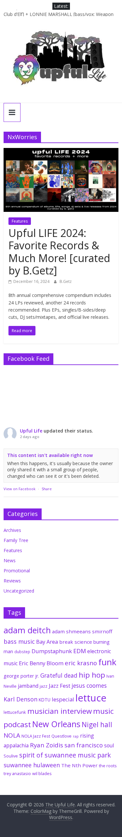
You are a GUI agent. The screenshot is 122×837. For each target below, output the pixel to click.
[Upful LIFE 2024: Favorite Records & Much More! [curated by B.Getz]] (61, 151)
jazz (43, 686)
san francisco (83, 745)
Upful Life (31, 431)
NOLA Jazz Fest (35, 736)
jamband (28, 685)
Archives (12, 530)
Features (20, 221)
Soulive (11, 756)
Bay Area (47, 641)
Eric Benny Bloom (41, 663)
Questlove (61, 736)
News (10, 560)
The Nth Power (79, 765)
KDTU (44, 700)
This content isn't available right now (50, 455)
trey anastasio (17, 773)
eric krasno (81, 663)
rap (76, 736)
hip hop (92, 675)
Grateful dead (58, 675)
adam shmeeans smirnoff (82, 631)
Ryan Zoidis (46, 745)
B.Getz (66, 281)
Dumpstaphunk (52, 651)
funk (107, 662)
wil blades (42, 773)
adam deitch (27, 630)
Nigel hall (97, 724)
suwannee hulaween (32, 765)
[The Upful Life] (61, 62)
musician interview (59, 711)
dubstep (22, 651)
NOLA (12, 735)
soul (109, 745)
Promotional (17, 570)
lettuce (90, 697)
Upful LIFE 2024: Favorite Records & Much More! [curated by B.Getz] (59, 251)
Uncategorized (19, 591)
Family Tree (16, 540)
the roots (108, 766)
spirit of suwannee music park (65, 755)
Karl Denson (20, 699)
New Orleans (56, 723)
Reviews (12, 581)
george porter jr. (21, 676)
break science (75, 642)
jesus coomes (89, 685)
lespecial (63, 699)
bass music (19, 641)
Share (47, 488)
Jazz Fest (59, 685)
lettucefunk (15, 712)
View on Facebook (19, 488)
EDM (79, 651)
